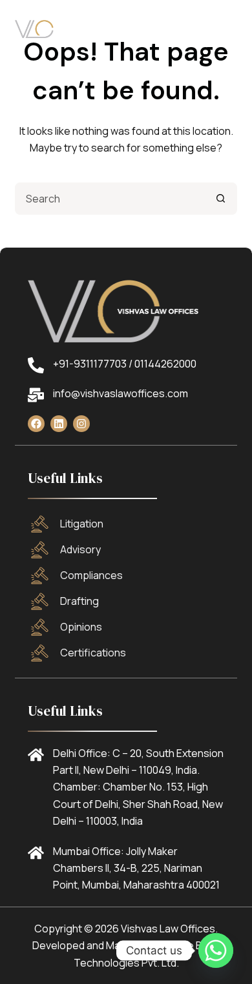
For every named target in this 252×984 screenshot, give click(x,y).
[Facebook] (36, 423)
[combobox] (110, 198)
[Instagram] (81, 423)
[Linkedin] (58, 423)
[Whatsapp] (215, 950)
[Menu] (231, 29)
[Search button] (221, 198)
